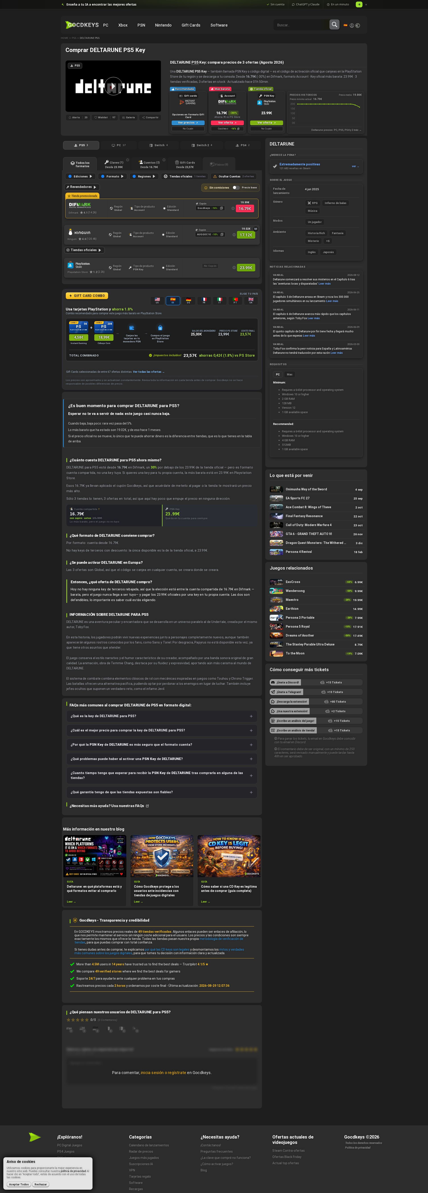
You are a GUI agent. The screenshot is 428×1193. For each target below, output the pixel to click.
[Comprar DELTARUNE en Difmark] (88, 205)
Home (64, 38)
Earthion (316, 608)
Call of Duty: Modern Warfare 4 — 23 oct (316, 525)
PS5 (194, 62)
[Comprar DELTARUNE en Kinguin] (87, 232)
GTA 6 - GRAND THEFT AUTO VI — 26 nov (316, 534)
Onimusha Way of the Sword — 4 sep (316, 489)
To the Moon (316, 653)
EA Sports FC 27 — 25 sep (316, 498)
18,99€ (104, 337)
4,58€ (78, 337)
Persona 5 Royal (316, 626)
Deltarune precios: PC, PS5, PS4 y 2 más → (336, 130)
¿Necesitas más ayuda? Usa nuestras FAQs (107, 806)
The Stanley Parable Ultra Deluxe (316, 644)
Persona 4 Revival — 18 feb (316, 552)
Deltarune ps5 (89, 38)
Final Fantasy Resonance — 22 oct (316, 516)
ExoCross (316, 582)
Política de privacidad (357, 1147)
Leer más (325, 283)
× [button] (366, 4)
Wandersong (316, 591)
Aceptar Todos (19, 1184)
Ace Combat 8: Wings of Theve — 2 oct (316, 507)
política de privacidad (73, 1171)
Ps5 (74, 38)
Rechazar (41, 1184)
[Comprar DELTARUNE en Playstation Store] (87, 265)
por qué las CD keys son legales (167, 949)
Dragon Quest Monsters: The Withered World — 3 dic (316, 543)
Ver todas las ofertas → (149, 371)
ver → (355, 166)
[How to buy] (256, 229)
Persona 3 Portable (316, 617)
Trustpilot (195, 964)
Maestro (316, 599)
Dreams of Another (316, 635)
